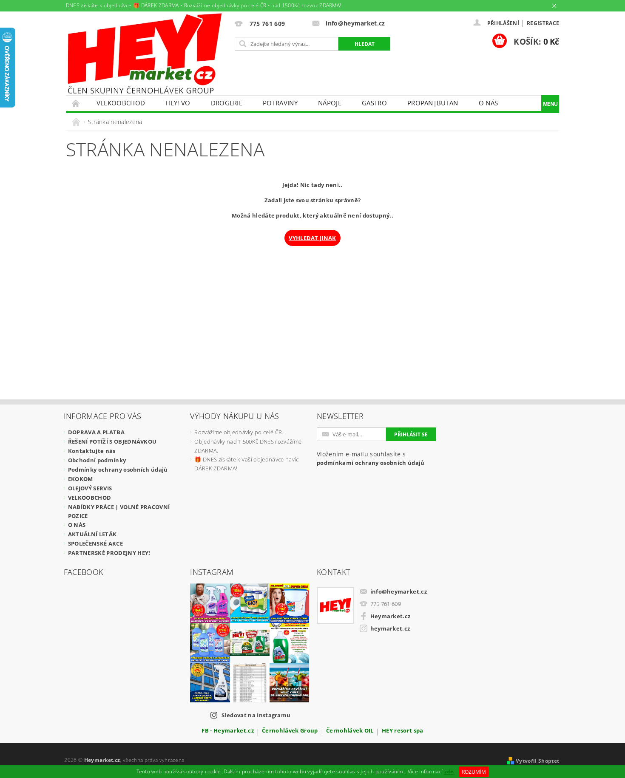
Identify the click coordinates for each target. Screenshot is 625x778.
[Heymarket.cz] (144, 53)
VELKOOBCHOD (121, 103)
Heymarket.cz (390, 616)
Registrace (543, 23)
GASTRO (374, 103)
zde (449, 771)
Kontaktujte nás (92, 451)
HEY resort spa (402, 731)
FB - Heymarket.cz (227, 731)
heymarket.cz (390, 628)
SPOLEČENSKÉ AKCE (95, 543)
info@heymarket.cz (398, 591)
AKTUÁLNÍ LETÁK (92, 534)
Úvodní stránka (76, 103)
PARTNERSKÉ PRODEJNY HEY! (109, 553)
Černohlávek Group (290, 731)
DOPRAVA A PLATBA (96, 432)
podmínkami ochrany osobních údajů (371, 463)
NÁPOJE (329, 103)
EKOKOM (80, 479)
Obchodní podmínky (97, 460)
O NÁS (488, 103)
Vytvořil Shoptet (537, 760)
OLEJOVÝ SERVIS (90, 488)
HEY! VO (177, 103)
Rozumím (474, 771)
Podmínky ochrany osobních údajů (118, 469)
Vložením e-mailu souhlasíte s (371, 458)
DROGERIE (227, 103)
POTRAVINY (280, 103)
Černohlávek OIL (350, 731)
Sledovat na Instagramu (256, 715)
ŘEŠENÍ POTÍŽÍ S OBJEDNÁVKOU (112, 441)
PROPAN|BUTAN (432, 103)
